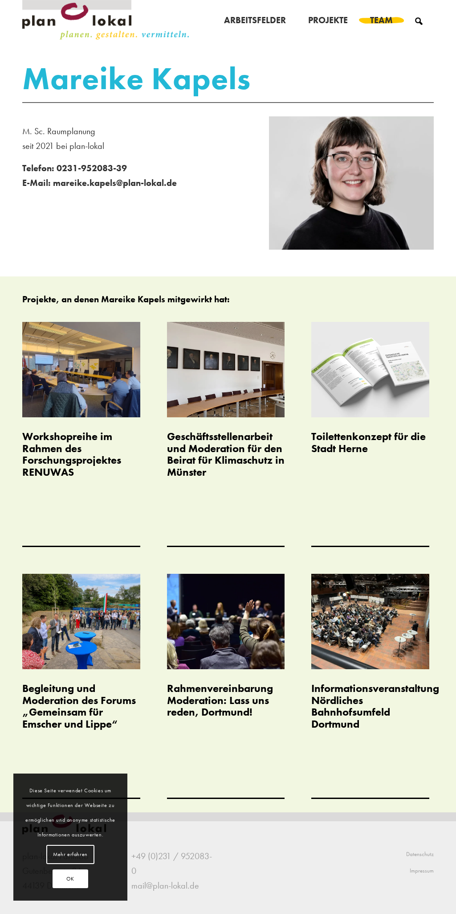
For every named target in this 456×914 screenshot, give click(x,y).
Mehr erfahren (70, 854)
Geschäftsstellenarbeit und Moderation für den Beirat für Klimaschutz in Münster (226, 453)
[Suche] (419, 20)
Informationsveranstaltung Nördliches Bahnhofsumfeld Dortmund (375, 705)
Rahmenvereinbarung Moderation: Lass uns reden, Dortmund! (220, 700)
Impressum (422, 870)
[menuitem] (255, 20)
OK (70, 878)
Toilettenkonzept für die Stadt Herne (368, 442)
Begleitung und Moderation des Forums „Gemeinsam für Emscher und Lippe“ (79, 705)
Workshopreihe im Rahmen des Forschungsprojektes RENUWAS (71, 453)
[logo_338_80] (106, 20)
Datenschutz (420, 854)
